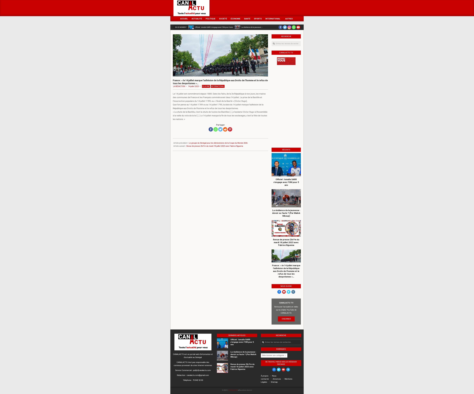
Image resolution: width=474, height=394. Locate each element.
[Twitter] (285, 27)
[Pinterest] (230, 129)
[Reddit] (225, 129)
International (217, 86)
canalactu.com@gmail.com (198, 375)
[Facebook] (280, 27)
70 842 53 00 (198, 380)
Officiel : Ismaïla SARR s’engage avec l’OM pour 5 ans (214, 27)
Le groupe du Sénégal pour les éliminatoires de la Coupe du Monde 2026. (218, 143)
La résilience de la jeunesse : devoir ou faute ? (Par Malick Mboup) (286, 213)
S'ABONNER (286, 319)
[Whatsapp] (294, 27)
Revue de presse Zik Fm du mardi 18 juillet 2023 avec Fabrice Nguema (215, 146)
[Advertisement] (256, 8)
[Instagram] (289, 27)
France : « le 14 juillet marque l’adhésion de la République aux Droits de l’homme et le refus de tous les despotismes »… (286, 271)
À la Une (205, 86)
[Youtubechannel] (298, 27)
